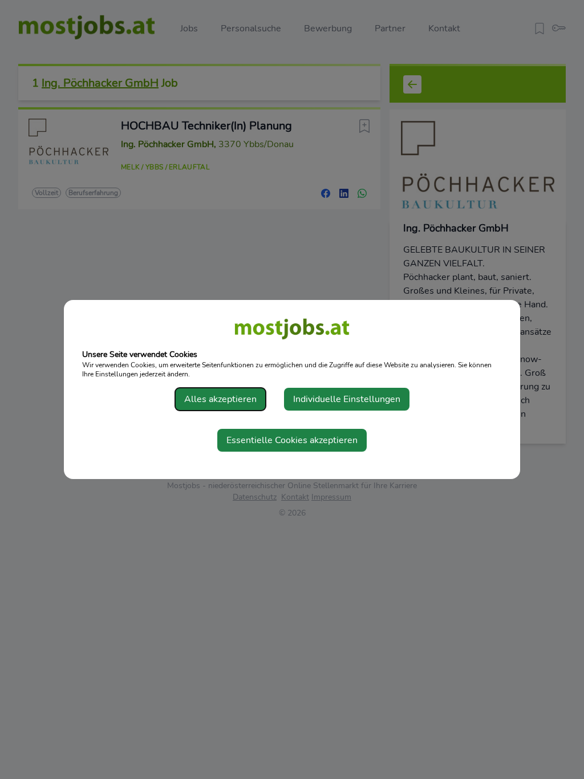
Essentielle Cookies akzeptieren (292, 440)
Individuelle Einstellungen (346, 399)
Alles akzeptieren (220, 399)
